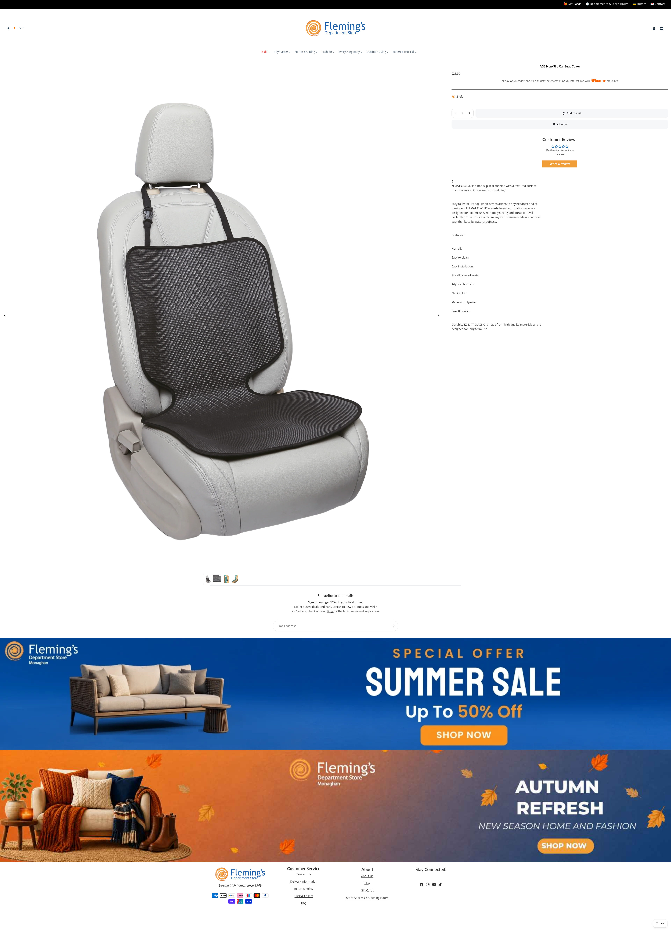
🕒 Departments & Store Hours (607, 4)
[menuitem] (266, 52)
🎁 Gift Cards (573, 4)
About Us (367, 876)
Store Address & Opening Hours (367, 898)
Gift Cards (367, 890)
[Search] (8, 28)
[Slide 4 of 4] (235, 579)
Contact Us (304, 874)
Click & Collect (304, 896)
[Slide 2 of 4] (217, 579)
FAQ (303, 903)
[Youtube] (434, 884)
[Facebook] (422, 884)
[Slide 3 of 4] (226, 579)
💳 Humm (639, 4)
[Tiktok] (440, 884)
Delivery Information (303, 881)
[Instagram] (428, 884)
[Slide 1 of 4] (208, 579)
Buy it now (560, 124)
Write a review (560, 164)
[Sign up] (393, 626)
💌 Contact (657, 4)
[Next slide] (439, 316)
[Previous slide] (4, 316)
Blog (367, 883)
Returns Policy (303, 889)
